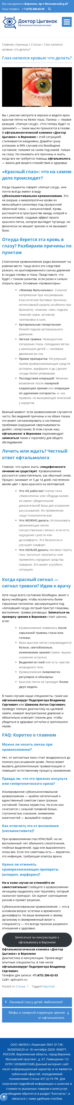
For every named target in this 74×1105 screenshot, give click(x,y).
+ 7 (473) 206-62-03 (33, 9)
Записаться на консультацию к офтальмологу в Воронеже (37, 939)
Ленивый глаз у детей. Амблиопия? (36, 1002)
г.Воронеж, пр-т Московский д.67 (45, 4)
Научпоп (49, 986)
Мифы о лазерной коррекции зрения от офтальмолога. (37, 1015)
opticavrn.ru (18, 979)
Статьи (36, 44)
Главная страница (15, 44)
